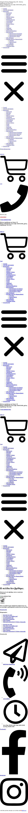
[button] (14, 77)
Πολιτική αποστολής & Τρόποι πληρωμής (14, 622)
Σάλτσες (11, 43)
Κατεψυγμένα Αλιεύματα (15, 33)
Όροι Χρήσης (6, 620)
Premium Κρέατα (10, 19)
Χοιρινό (8, 15)
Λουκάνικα (9, 18)
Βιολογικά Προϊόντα (11, 31)
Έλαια (7, 25)
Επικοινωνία (6, 47)
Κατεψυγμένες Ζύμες (14, 36)
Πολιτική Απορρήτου (8, 619)
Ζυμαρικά (8, 28)
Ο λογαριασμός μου (8, 617)
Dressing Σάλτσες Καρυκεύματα (14, 39)
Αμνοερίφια (9, 22)
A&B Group (24, 810)
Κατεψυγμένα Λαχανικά (15, 35)
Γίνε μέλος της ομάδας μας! (10, 616)
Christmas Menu (10, 46)
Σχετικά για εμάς (7, 615)
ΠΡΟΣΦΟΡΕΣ (10, 44)
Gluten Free (9, 29)
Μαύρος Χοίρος (10, 17)
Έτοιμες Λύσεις (10, 24)
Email (1, 597)
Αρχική (5, 8)
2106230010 (3, 217)
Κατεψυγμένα (9, 32)
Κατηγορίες (6, 11)
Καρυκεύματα (12, 42)
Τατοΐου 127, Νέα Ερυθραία (7, 636)
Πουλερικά (9, 12)
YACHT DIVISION (8, 10)
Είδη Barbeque (10, 37)
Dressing (11, 40)
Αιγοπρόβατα (9, 21)
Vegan (7, 26)
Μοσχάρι (8, 14)
